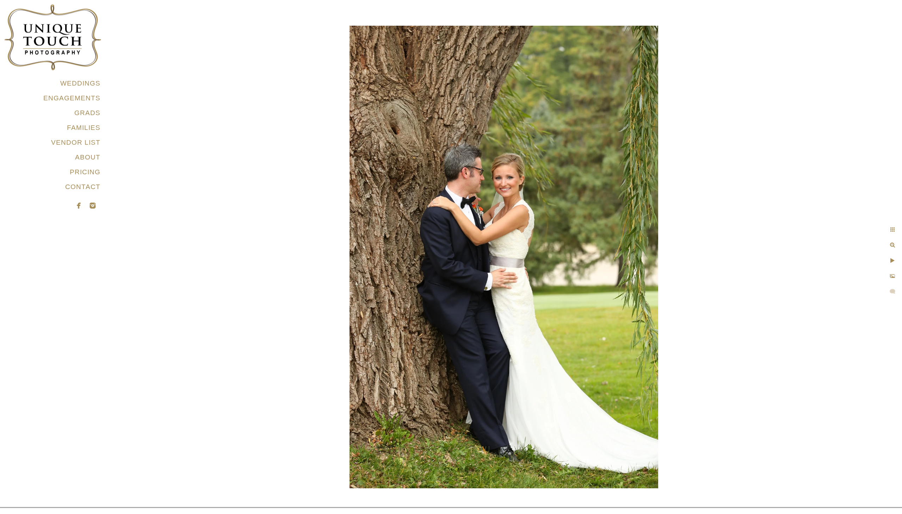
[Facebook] (79, 206)
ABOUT (87, 157)
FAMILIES (83, 127)
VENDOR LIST (75, 142)
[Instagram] (93, 206)
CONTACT (82, 186)
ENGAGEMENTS (71, 98)
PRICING (85, 172)
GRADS (87, 113)
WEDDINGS (80, 83)
